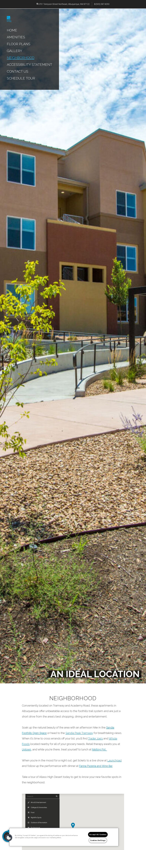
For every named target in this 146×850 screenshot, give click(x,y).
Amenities (16, 37)
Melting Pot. (99, 749)
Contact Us (17, 71)
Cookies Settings (98, 840)
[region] (64, 837)
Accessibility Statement (29, 65)
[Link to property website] (9, 19)
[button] (73, 825)
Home (12, 30)
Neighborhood (20, 58)
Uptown (26, 749)
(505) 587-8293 (102, 4)
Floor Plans (18, 44)
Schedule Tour (21, 78)
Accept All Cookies (97, 834)
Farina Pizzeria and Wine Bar (95, 766)
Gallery (14, 51)
